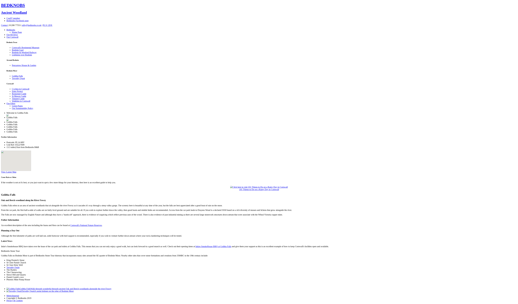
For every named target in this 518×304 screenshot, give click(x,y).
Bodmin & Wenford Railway (24, 52)
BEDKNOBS (13, 5)
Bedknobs (10, 30)
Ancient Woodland (14, 12)
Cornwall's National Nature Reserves (86, 225)
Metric (9, 296)
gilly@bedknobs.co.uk (31, 25)
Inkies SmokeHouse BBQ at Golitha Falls (213, 246)
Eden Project (17, 91)
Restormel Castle (19, 94)
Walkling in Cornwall (21, 101)
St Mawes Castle (19, 96)
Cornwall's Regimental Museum (25, 47)
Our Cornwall (12, 37)
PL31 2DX (47, 25)
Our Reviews (12, 35)
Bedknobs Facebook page (17, 21)
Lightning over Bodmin (22, 55)
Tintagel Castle (18, 98)
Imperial (15, 296)
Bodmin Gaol (17, 50)
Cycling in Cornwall (20, 89)
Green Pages (17, 106)
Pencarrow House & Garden (24, 65)
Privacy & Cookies (14, 300)
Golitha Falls (17, 76)
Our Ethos (10, 103)
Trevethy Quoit (18, 78)
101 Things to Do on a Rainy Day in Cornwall (259, 189)
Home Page (17, 32)
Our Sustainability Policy (22, 108)
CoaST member (13, 18)
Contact (4, 25)
